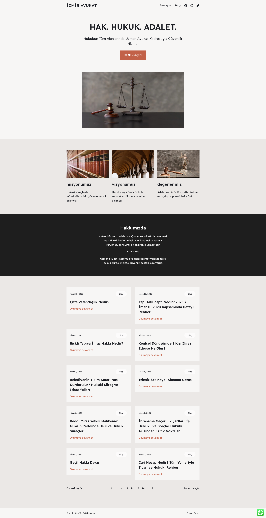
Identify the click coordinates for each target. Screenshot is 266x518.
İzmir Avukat (81, 5)
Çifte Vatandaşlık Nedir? (89, 302)
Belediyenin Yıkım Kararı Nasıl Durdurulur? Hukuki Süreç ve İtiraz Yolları (95, 385)
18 (143, 488)
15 (126, 488)
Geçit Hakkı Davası (85, 462)
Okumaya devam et (81, 309)
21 (153, 488)
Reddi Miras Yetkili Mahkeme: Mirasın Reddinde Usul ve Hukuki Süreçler (97, 426)
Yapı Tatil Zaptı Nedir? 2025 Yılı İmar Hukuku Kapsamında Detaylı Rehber (166, 307)
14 (121, 488)
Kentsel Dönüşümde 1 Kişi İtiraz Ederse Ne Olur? (165, 345)
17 (137, 488)
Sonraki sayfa (192, 488)
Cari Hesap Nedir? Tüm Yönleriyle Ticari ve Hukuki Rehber (166, 464)
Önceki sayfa (74, 488)
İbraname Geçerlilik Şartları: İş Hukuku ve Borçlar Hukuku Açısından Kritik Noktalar (164, 426)
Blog (121, 294)
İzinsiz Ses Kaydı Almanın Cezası (166, 380)
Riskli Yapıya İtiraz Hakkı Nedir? (96, 343)
